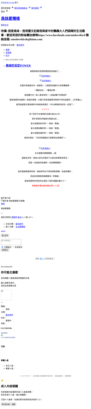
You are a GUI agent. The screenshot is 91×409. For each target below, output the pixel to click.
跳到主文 (5, 25)
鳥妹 (3, 204)
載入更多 (5, 235)
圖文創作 (20, 45)
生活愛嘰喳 (20, 227)
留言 (19, 217)
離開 (13, 404)
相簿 (7, 50)
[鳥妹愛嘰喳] (2, 335)
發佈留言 (5, 250)
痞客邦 (14, 217)
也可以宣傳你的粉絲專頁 (8, 337)
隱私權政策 (59, 376)
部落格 (8, 53)
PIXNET (27, 376)
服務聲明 (68, 376)
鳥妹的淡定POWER (18, 65)
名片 (7, 55)
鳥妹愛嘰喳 (10, 18)
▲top (3, 231)
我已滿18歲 (6, 404)
